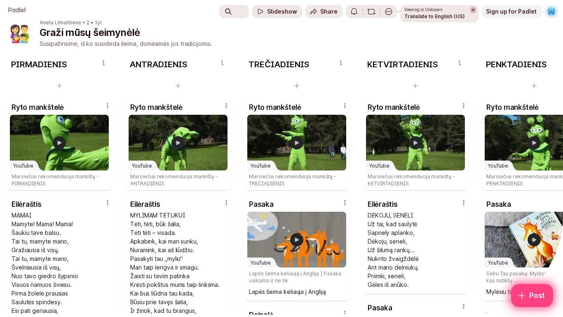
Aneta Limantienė (60, 23)
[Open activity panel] (354, 11)
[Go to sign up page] (551, 11)
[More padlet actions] (388, 11)
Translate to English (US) (434, 16)
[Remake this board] (371, 11)
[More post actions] (107, 105)
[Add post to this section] (59, 85)
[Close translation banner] (473, 10)
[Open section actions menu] (103, 63)
